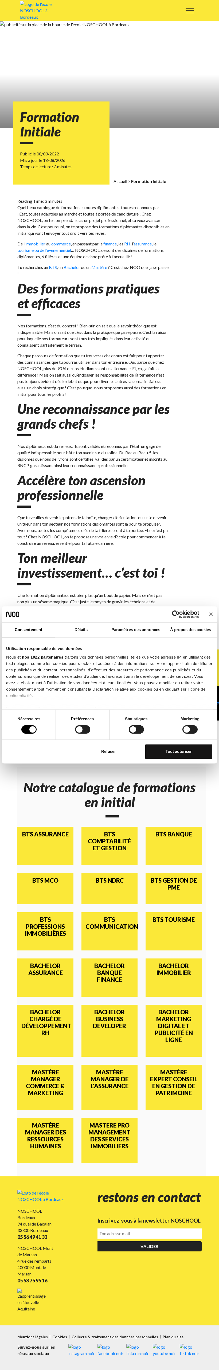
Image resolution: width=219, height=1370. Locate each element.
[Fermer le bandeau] (211, 614)
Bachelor (72, 267)
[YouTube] (165, 1350)
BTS (53, 267)
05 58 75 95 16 (32, 1280)
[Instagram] (81, 1350)
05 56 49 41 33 (32, 1237)
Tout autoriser (179, 751)
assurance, (143, 243)
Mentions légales (33, 1336)
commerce (61, 243)
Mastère (99, 267)
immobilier (35, 243)
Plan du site (173, 1336)
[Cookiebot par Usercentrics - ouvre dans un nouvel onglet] (175, 614)
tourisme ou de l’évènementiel (44, 250)
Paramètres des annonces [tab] (135, 629)
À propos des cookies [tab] (190, 629)
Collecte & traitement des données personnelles (115, 1336)
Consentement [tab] (28, 629)
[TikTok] (191, 1350)
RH (127, 243)
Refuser (108, 751)
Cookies (60, 1336)
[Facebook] (110, 1350)
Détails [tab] (81, 629)
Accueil (120, 181)
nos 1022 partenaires (42, 657)
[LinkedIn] (138, 1350)
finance (110, 243)
